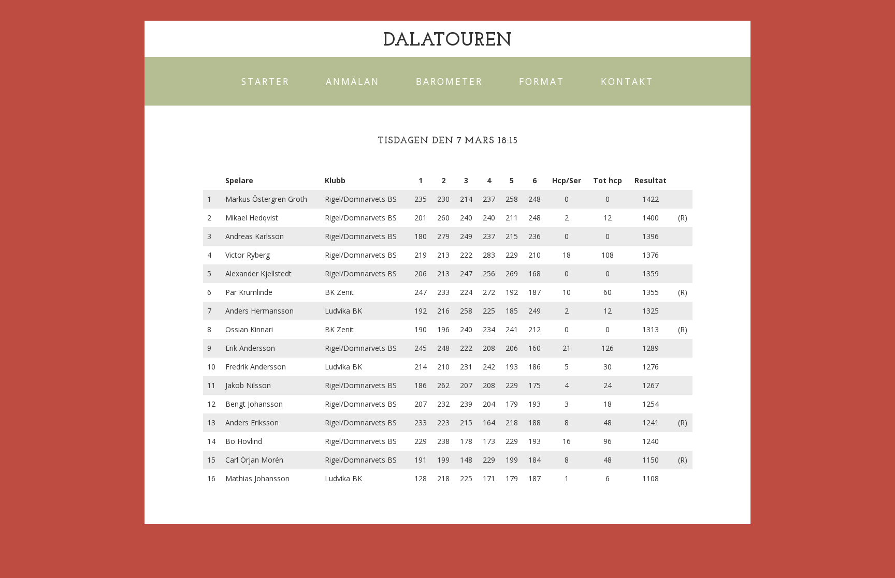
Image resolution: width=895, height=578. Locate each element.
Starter (265, 81)
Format (542, 81)
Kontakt (627, 81)
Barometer (449, 81)
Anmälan (353, 81)
